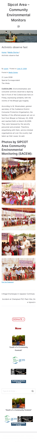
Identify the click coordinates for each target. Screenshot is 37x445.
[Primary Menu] (18, 26)
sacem (6, 68)
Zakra (30, 438)
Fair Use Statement (8, 282)
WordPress (18, 441)
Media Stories (13, 72)
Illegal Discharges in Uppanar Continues (19, 294)
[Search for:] (18, 391)
